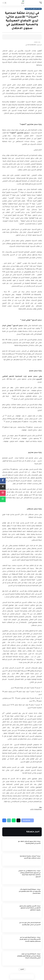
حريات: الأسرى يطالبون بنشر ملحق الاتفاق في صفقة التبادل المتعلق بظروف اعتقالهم (30, 908)
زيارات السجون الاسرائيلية (33, 8)
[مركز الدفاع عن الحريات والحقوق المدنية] (22, 3)
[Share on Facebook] (36, 37)
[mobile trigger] (40, 3)
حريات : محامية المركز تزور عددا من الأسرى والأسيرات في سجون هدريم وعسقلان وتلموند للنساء (30, 939)
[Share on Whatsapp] (22, 976)
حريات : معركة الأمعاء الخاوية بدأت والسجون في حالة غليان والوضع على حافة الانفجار (30, 891)
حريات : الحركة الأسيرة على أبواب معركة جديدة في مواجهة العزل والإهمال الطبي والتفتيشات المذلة (29, 956)
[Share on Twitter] (33, 37)
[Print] (26, 37)
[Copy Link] (29, 37)
